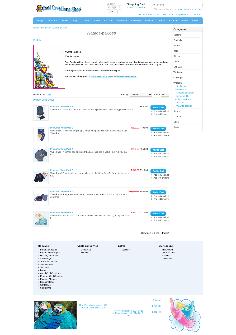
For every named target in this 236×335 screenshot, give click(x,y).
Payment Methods (48, 279)
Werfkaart (122, 20)
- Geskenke (180, 89)
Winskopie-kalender (127, 76)
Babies (65, 20)
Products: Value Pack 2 (61, 128)
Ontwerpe (136, 20)
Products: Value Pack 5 (61, 170)
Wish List (166, 255)
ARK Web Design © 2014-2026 (128, 311)
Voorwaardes (46, 264)
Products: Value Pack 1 (61, 106)
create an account (193, 9)
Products (52, 20)
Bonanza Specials (48, 250)
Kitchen (86, 20)
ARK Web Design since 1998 (93, 308)
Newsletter (167, 258)
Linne (185, 20)
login (180, 9)
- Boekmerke (181, 86)
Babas (161, 20)
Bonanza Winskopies (50, 253)
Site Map (108, 20)
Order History (168, 253)
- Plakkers (180, 102)
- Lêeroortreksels (183, 99)
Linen (97, 20)
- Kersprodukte (182, 96)
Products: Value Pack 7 (61, 212)
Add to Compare (161, 114)
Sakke (195, 20)
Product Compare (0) (43, 100)
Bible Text (156, 312)
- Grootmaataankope (185, 93)
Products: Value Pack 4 (61, 149)
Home (142, 14)
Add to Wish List (161, 111)
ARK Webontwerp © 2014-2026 (128, 313)
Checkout (196, 14)
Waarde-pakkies (59, 28)
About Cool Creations (50, 273)
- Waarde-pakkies (183, 106)
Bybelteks (156, 306)
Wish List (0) (153, 14)
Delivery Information (49, 255)
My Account (167, 14)
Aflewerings (45, 258)
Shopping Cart (182, 14)
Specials (125, 250)
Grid (49, 94)
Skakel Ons (45, 288)
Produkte (149, 20)
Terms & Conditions (49, 261)
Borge (43, 270)
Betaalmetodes (47, 282)
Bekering (157, 300)
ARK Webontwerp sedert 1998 (93, 305)
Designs (40, 20)
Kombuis (173, 20)
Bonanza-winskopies (101, 76)
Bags (75, 20)
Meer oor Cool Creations (51, 276)
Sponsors (44, 267)
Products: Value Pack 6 (61, 191)
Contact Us (45, 285)
